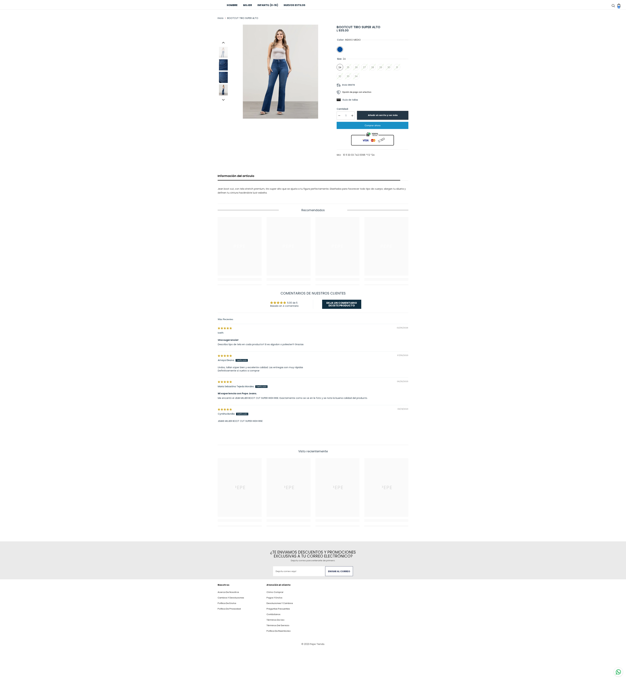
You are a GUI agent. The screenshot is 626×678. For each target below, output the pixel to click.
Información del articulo (236, 176)
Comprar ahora (372, 125)
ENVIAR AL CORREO (339, 571)
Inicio (221, 18)
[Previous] (223, 42)
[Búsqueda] (614, 5)
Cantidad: (342, 109)
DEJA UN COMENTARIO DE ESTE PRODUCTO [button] (341, 304)
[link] (240, 279)
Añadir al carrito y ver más (383, 115)
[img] (225, 328)
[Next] (223, 99)
